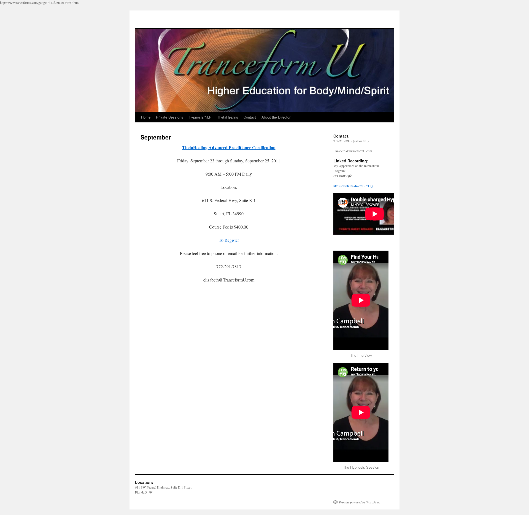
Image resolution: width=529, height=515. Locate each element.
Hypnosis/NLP (200, 117)
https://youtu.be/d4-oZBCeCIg (353, 186)
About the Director (275, 117)
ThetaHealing (227, 117)
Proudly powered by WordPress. (360, 502)
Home (145, 117)
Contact (250, 117)
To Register (229, 240)
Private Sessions (169, 117)
